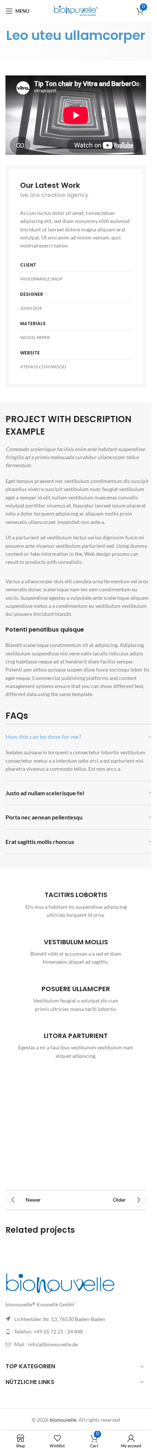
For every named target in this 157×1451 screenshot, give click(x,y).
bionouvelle (63, 1420)
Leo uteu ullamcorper (58, 51)
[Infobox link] (75, 901)
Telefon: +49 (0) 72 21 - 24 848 (48, 1331)
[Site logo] (76, 10)
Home (20, 51)
